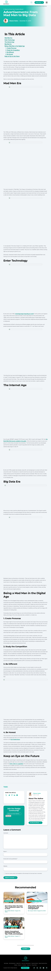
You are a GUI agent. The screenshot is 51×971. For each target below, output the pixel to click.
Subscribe (38, 2)
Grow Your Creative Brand (34, 901)
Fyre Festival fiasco (15, 739)
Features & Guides (34, 963)
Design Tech (18, 963)
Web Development (12, 963)
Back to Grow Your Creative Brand (14, 9)
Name (5, 851)
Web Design (6, 963)
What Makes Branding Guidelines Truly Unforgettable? (35, 907)
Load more (24, 948)
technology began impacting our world (24, 313)
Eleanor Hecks (13, 21)
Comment (5, 833)
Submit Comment (9, 877)
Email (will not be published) (10, 858)
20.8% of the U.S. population (16, 763)
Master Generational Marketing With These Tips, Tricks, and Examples (14, 933)
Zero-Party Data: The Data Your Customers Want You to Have (14, 907)
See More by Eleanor (34, 822)
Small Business (8, 901)
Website (5, 866)
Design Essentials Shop (43, 963)
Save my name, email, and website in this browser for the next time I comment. (23, 873)
